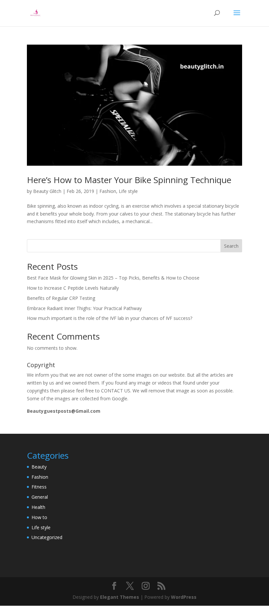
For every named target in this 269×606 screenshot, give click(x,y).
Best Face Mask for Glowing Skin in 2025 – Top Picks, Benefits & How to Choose (113, 278)
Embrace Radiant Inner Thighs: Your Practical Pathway (84, 308)
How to (39, 517)
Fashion (107, 191)
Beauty (39, 467)
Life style (128, 191)
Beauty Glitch (47, 191)
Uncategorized (46, 537)
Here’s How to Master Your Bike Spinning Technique (129, 180)
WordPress (184, 597)
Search (231, 246)
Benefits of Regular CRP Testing (61, 298)
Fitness (39, 487)
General (39, 497)
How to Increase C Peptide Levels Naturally (73, 288)
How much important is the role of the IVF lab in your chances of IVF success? (109, 318)
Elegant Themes (119, 597)
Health (38, 507)
